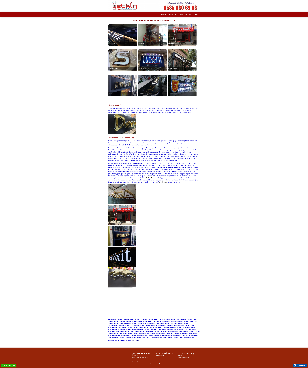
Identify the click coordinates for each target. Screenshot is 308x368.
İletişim (197, 14)
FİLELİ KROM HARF (113, 43)
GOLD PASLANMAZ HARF (144, 93)
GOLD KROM (112, 93)
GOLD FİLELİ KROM (113, 68)
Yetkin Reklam (151, 178)
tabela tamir (163, 182)
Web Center (167, 363)
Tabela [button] (170, 14)
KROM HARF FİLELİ (172, 43)
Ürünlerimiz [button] (183, 14)
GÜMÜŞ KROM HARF (172, 93)
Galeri (190, 14)
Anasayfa (163, 14)
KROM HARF (141, 43)
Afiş (176, 14)
